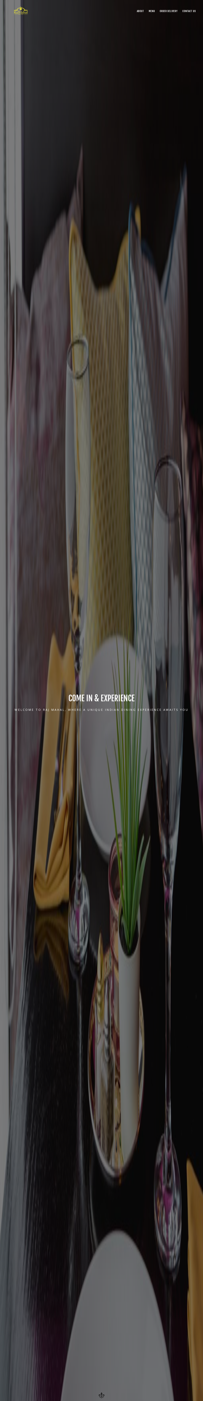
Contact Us (189, 11)
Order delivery (169, 11)
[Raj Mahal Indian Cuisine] (21, 10)
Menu (152, 11)
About (140, 11)
